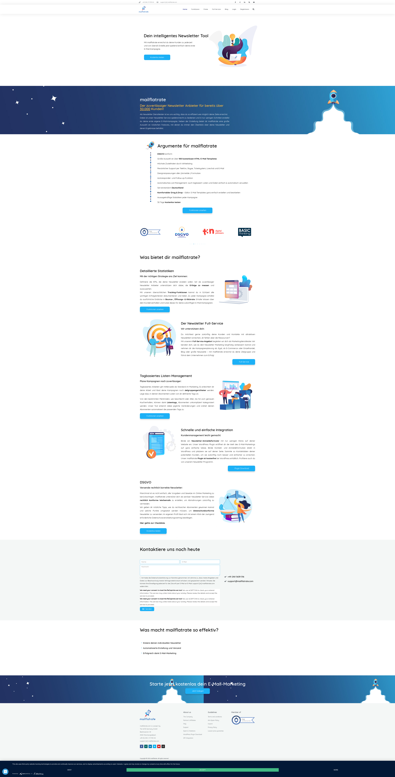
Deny (69, 770)
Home (185, 9)
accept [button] (211, 593)
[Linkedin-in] (244, 2)
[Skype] (249, 2)
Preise (206, 9)
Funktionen (195, 9)
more (336, 770)
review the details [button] (198, 593)
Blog (226, 9)
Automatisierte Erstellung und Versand (162, 648)
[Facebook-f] (235, 2)
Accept (203, 770)
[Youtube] (254, 2)
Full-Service (216, 9)
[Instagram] (163, 746)
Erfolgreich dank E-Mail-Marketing (159, 653)
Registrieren (244, 9)
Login (234, 9)
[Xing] (240, 2)
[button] (253, 9)
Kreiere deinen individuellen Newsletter (162, 643)
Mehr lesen (154, 57)
